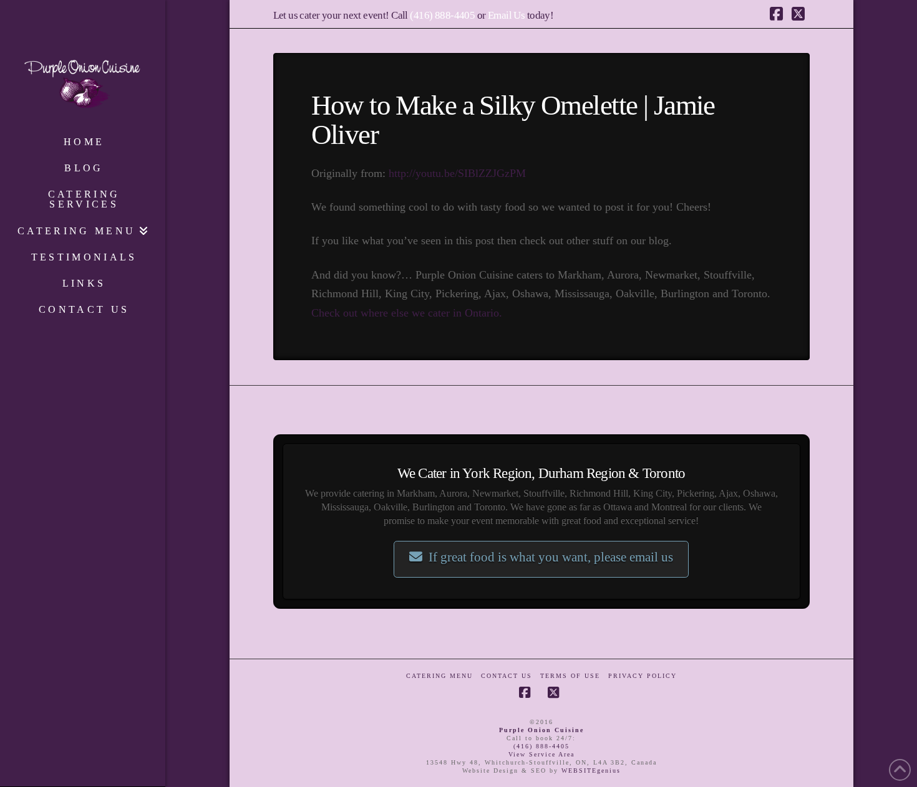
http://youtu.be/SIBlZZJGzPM (457, 173)
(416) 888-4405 (442, 15)
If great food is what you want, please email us (551, 557)
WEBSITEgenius (591, 770)
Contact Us (506, 675)
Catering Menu (439, 675)
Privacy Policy (642, 675)
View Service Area (541, 754)
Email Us (506, 15)
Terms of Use (570, 675)
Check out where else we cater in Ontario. (406, 313)
